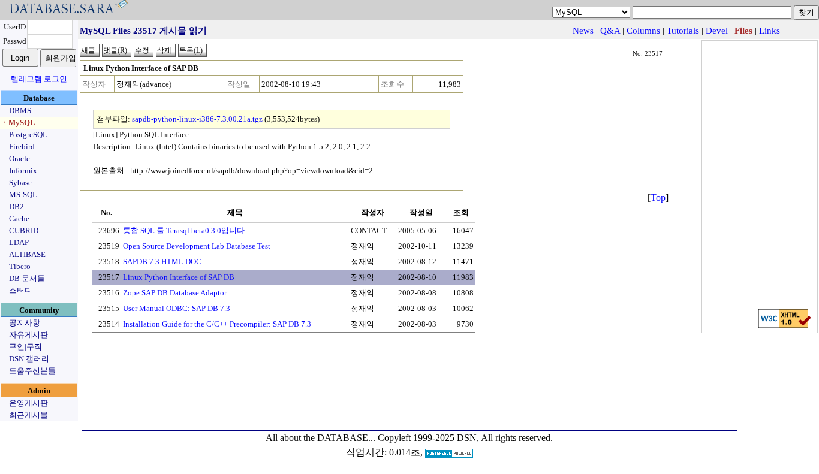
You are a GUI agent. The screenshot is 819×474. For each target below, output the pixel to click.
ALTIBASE (27, 254)
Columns (643, 30)
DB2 (16, 206)
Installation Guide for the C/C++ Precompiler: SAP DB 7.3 (217, 323)
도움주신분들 (32, 370)
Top (658, 197)
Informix (23, 170)
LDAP (19, 242)
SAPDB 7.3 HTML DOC (162, 261)
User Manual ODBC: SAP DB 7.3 (176, 308)
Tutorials (683, 30)
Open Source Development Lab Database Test (196, 245)
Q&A (610, 30)
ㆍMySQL (18, 122)
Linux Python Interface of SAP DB (178, 277)
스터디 (20, 290)
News (583, 30)
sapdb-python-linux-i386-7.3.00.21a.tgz (197, 118)
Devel (717, 30)
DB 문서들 (27, 278)
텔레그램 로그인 (39, 78)
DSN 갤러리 (29, 358)
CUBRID (23, 230)
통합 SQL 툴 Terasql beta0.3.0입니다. (184, 230)
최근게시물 (28, 414)
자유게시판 (28, 334)
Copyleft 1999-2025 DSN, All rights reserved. (465, 438)
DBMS (20, 110)
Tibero (20, 266)
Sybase (20, 182)
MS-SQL (23, 194)
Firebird (22, 146)
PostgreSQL (28, 134)
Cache (19, 218)
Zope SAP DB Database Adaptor (175, 292)
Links (769, 30)
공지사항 (24, 322)
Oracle (19, 158)
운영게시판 (28, 402)
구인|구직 (25, 346)
